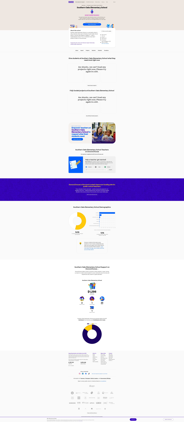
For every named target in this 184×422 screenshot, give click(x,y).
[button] (99, 170)
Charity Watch (85, 359)
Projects (87, 50)
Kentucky (83, 5)
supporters (71, 363)
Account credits (103, 355)
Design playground (112, 359)
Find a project (103, 354)
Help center (110, 354)
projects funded (83, 363)
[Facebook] (85, 373)
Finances (94, 358)
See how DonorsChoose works (92, 194)
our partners (103, 381)
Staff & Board (95, 359)
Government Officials (105, 378)
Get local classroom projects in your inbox (99, 373)
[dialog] (92, 419)
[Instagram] (79, 373)
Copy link (110, 169)
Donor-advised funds (104, 358)
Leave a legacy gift (104, 362)
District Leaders (94, 378)
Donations (106, 50)
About (76, 50)
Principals (87, 378)
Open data (110, 358)
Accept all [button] (133, 419)
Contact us (110, 360)
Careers (94, 360)
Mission (94, 354)
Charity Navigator (71, 360)
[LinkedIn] (82, 373)
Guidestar (77, 360)
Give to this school (92, 24)
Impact (82, 50)
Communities (111, 355)
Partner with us (103, 359)
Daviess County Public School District (94, 5)
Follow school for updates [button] (107, 31)
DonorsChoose (71, 2)
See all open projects (92, 85)
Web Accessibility (95, 361)
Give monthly (103, 360)
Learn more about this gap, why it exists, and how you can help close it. (94, 248)
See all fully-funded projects (92, 115)
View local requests (105, 43)
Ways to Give (103, 353)
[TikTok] (89, 373)
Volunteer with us (103, 361)
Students (100, 50)
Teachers (94, 50)
